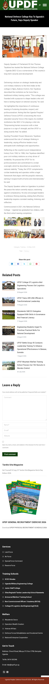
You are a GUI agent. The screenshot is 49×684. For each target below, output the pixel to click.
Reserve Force (10, 565)
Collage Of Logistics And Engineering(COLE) (21, 606)
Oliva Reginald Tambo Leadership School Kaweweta (24, 593)
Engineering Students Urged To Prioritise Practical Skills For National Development (29, 330)
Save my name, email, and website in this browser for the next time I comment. (23, 446)
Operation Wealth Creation (14, 624)
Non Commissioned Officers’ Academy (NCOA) (22, 601)
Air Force (8, 556)
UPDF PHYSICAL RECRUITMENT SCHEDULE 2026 (28, 528)
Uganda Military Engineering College (19, 584)
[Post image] (8, 285)
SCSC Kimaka (10, 579)
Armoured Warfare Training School (18, 597)
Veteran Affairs (10, 629)
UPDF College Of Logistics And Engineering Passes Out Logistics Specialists (30, 285)
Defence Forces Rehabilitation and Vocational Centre (24, 633)
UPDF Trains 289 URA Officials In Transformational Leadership (30, 299)
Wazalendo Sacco (11, 620)
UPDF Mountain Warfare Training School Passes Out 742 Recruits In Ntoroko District (31, 365)
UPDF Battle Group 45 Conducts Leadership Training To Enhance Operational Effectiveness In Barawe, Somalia (32, 347)
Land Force (9, 552)
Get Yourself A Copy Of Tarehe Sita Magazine (18, 470)
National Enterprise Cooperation (16, 637)
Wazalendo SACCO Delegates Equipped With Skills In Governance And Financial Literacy (31, 314)
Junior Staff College (12, 588)
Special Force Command (13, 561)
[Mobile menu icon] (45, 5)
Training (7, 38)
